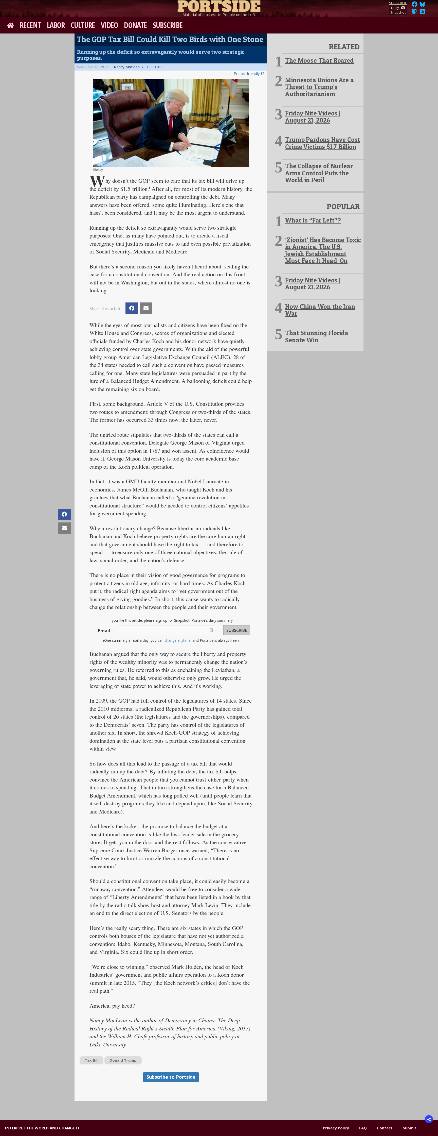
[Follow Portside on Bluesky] (422, 5)
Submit (409, 1127)
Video (109, 25)
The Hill (154, 66)
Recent (30, 25)
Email (104, 631)
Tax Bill (91, 1060)
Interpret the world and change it (42, 1127)
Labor (56, 25)
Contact (385, 1127)
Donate (135, 25)
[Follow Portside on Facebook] (414, 5)
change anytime (178, 640)
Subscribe (167, 25)
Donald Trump (123, 1060)
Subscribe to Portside (171, 1077)
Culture (83, 25)
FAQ (363, 1127)
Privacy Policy (336, 1127)
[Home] (219, 5)
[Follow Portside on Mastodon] (414, 12)
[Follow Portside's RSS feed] (422, 12)
